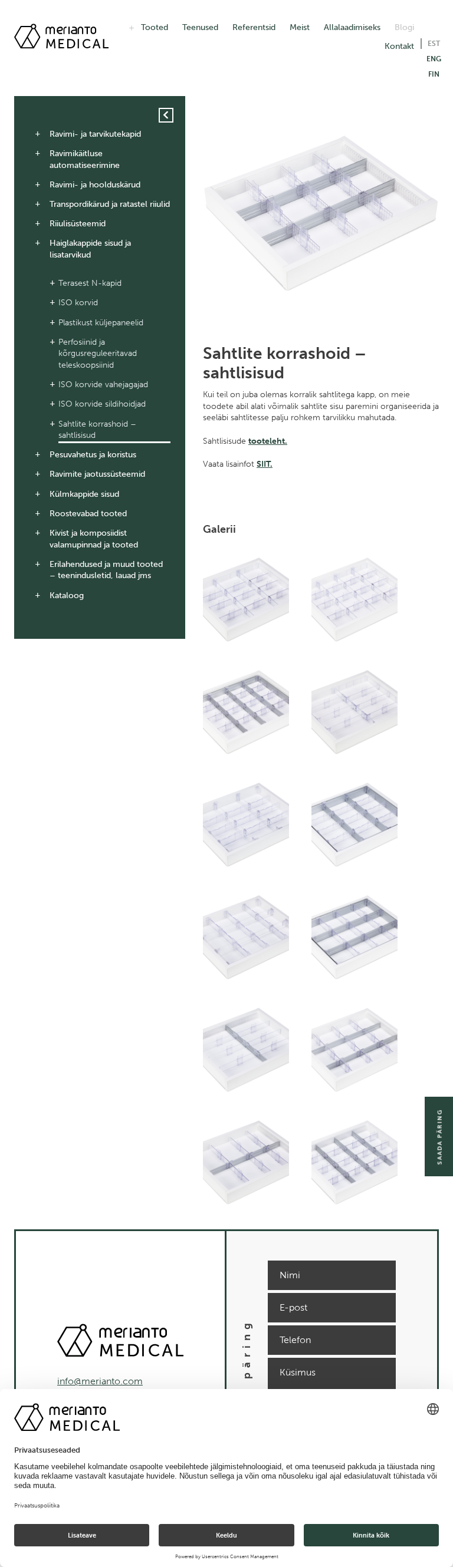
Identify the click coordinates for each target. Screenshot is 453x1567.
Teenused (200, 27)
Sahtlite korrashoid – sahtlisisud (97, 430)
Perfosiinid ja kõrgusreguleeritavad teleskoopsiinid (97, 353)
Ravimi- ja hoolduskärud (95, 185)
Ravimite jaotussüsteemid (97, 474)
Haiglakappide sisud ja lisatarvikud (90, 249)
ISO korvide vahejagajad (103, 385)
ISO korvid (78, 303)
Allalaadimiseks (352, 27)
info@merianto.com (100, 1381)
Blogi (404, 27)
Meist (300, 27)
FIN (433, 74)
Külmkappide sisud (84, 494)
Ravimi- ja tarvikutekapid (95, 134)
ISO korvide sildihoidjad (102, 404)
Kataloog (67, 595)
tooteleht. (267, 441)
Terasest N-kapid (90, 283)
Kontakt (399, 46)
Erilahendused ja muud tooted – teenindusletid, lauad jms (106, 570)
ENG (433, 59)
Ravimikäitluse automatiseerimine (85, 159)
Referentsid (253, 27)
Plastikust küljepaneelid (100, 323)
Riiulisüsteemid (78, 224)
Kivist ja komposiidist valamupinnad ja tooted (94, 539)
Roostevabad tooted (88, 514)
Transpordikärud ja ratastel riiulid (110, 204)
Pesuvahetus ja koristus (93, 455)
